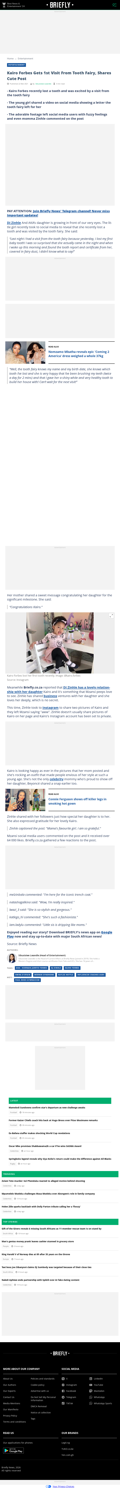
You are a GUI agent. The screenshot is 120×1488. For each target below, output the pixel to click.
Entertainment (25, 58)
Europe (6, 1259)
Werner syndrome (44, 975)
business (50, 696)
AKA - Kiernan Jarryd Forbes (31, 968)
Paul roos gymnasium (27, 980)
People (6, 1246)
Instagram (50, 707)
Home (10, 58)
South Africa (8, 1233)
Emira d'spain (22, 975)
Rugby (12, 1164)
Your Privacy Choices (63, 1486)
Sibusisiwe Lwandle (43, 84)
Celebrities (14, 1151)
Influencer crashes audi (90, 975)
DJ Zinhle (14, 222)
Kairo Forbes (72, 968)
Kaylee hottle (65, 975)
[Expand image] (111, 615)
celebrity (56, 779)
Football (13, 1112)
